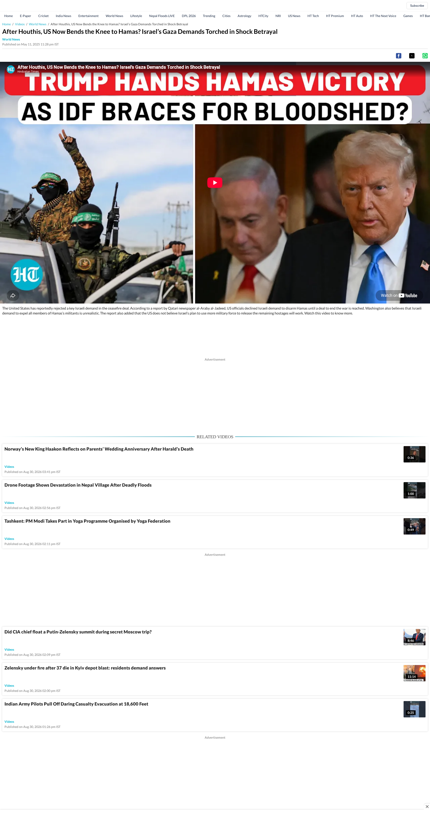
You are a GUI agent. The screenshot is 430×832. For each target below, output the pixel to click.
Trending (209, 16)
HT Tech (313, 16)
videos (9, 466)
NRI (278, 16)
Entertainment (88, 16)
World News (114, 16)
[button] (398, 55)
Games (408, 16)
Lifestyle (136, 16)
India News (63, 16)
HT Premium (335, 16)
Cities (226, 16)
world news (11, 39)
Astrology (244, 16)
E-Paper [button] (25, 16)
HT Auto (357, 16)
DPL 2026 (189, 16)
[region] (215, 393)
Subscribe (417, 5)
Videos (20, 24)
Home (8, 16)
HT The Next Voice (383, 16)
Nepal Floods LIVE (162, 16)
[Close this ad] (427, 806)
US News (294, 16)
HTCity (263, 16)
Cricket (43, 16)
